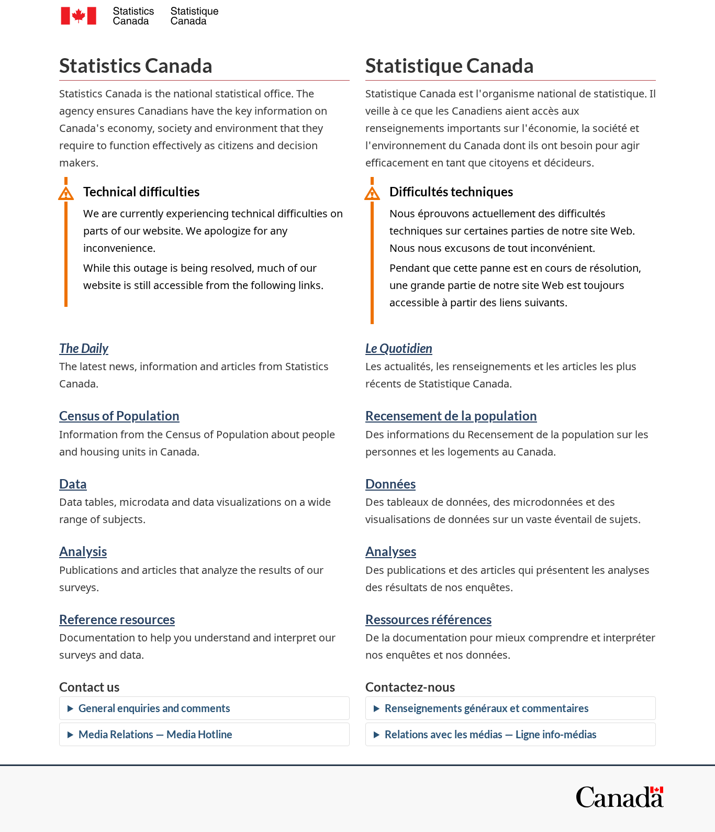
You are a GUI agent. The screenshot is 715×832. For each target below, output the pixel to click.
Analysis (83, 551)
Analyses (390, 551)
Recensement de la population (451, 415)
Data (73, 483)
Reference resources (117, 619)
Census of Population (119, 415)
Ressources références (428, 619)
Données (390, 483)
